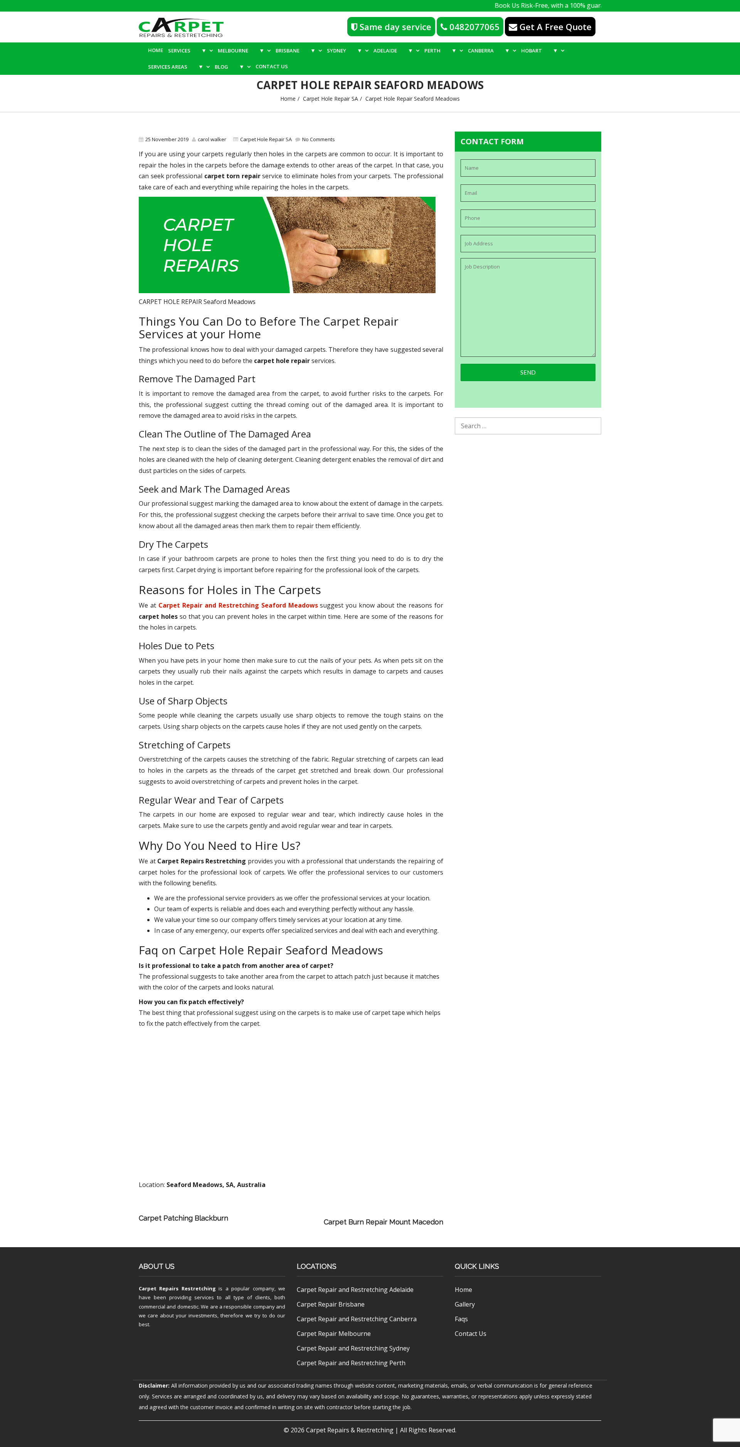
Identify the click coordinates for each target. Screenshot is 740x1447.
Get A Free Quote (554, 26)
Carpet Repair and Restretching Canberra (357, 1319)
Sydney (344, 50)
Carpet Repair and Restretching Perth (351, 1363)
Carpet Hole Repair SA (330, 98)
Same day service (394, 26)
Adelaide (393, 50)
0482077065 (473, 26)
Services (187, 50)
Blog (229, 66)
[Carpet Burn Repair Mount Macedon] (278, 1222)
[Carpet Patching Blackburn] (342, 1211)
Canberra (489, 50)
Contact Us (272, 66)
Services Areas (176, 66)
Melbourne (241, 50)
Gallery (465, 1304)
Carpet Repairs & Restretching (350, 1430)
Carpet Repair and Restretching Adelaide (355, 1289)
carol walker (212, 139)
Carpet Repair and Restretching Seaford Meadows (238, 605)
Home (155, 50)
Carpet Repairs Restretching (177, 1288)
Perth (440, 50)
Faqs (461, 1319)
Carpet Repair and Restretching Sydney (353, 1348)
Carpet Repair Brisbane (331, 1304)
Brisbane (296, 50)
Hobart (539, 50)
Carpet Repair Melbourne (334, 1333)
